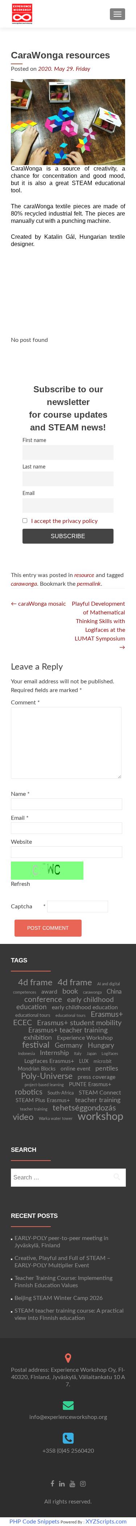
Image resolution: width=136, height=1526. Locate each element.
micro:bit (103, 1061)
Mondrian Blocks (36, 1069)
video (23, 1117)
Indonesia (26, 1054)
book (70, 991)
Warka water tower (56, 1119)
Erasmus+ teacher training (68, 1030)
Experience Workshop (85, 1038)
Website (21, 842)
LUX (83, 1061)
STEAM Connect (100, 1093)
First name (34, 440)
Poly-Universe (47, 1076)
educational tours (32, 1015)
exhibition (38, 1037)
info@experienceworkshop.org (68, 1417)
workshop (100, 1116)
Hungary (101, 1045)
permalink (89, 584)
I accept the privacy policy (64, 521)
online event (75, 1069)
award (49, 992)
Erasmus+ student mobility (79, 1023)
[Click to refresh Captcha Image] (47, 871)
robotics (28, 1092)
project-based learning (44, 1085)
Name (20, 794)
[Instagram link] (83, 1484)
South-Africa (61, 1093)
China (114, 992)
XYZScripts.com (106, 1522)
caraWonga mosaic (38, 604)
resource (84, 575)
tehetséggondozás (84, 1108)
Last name (33, 467)
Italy (78, 1054)
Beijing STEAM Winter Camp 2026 (59, 1298)
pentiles (106, 1068)
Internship (54, 1053)
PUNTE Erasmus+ (90, 1084)
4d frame (35, 982)
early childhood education (85, 1007)
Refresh (20, 884)
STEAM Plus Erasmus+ (43, 1100)
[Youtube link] (72, 1484)
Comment (25, 702)
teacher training (97, 1100)
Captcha (21, 906)
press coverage (96, 1077)
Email (28, 493)
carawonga (24, 584)
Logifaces (110, 1054)
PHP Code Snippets (34, 1522)
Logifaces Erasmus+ (49, 1061)
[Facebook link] (52, 1484)
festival (36, 1045)
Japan (91, 1054)
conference (43, 999)
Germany (69, 1045)
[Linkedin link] (62, 1484)
